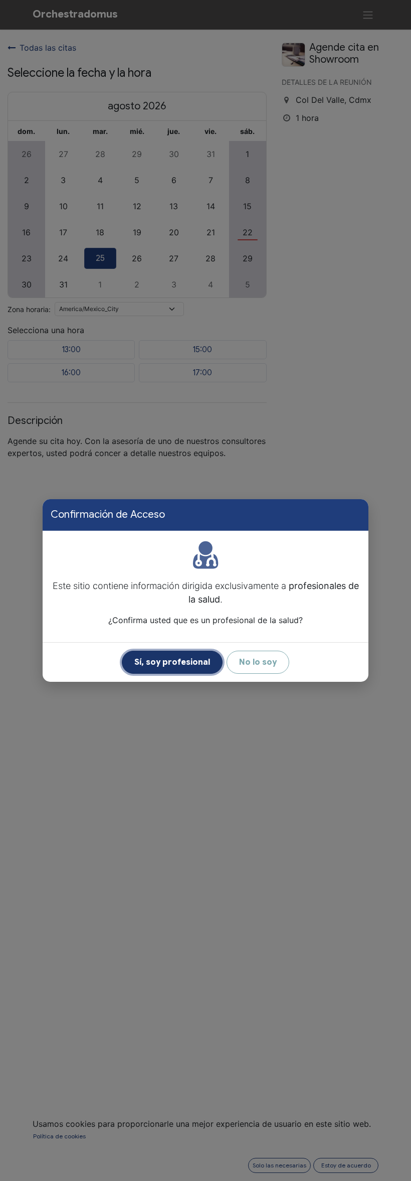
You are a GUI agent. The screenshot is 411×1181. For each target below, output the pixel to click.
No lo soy (258, 662)
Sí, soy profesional (172, 662)
